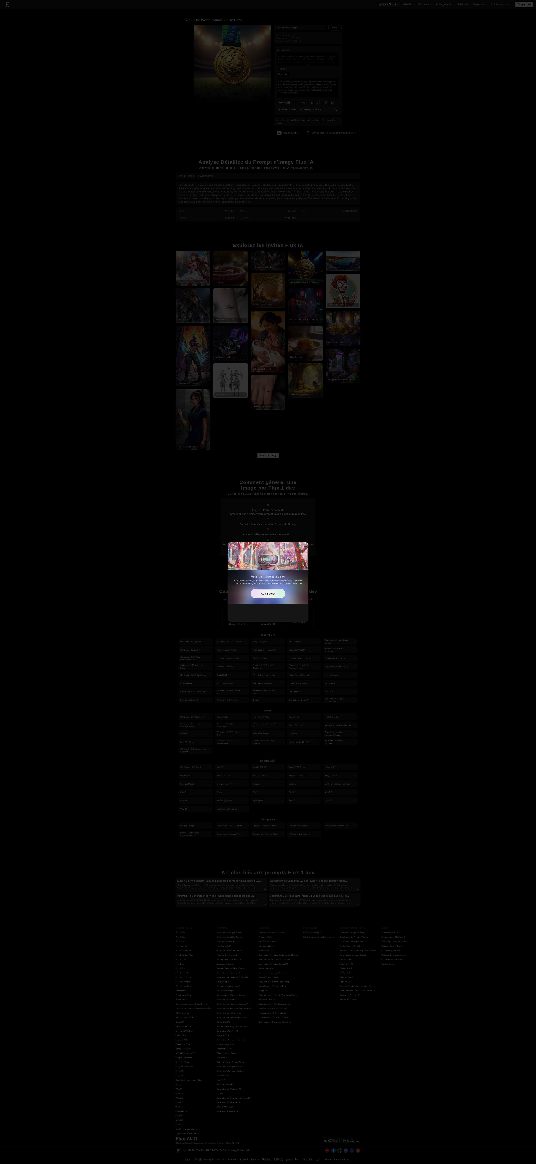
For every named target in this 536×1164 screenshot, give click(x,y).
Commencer (268, 593)
